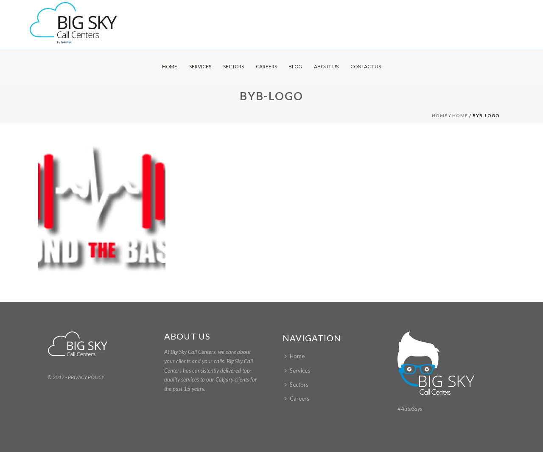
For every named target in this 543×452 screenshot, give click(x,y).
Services (200, 66)
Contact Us (365, 66)
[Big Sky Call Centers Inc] (73, 23)
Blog (295, 66)
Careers (266, 66)
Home (169, 66)
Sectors (233, 66)
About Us (326, 66)
